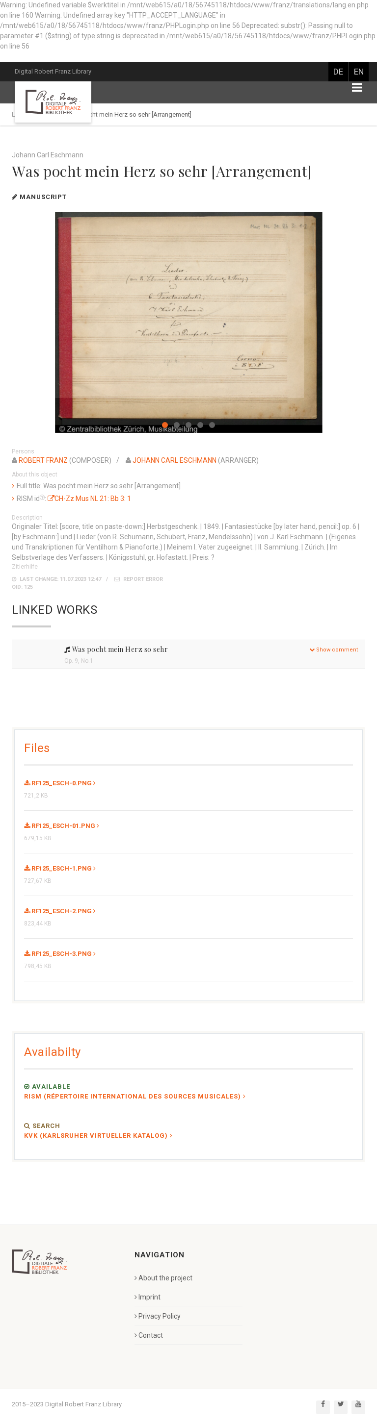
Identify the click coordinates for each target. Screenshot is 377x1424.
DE (338, 71)
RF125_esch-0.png (61, 783)
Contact (150, 1335)
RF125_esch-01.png (62, 825)
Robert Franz (43, 460)
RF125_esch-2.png (61, 911)
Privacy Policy (159, 1316)
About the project (165, 1278)
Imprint (149, 1297)
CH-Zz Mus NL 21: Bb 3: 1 (92, 498)
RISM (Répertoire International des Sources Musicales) (132, 1096)
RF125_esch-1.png (61, 868)
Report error (142, 579)
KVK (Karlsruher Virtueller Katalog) (96, 1135)
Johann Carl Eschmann (174, 460)
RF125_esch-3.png (61, 953)
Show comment (336, 650)
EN (359, 71)
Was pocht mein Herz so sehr (119, 649)
